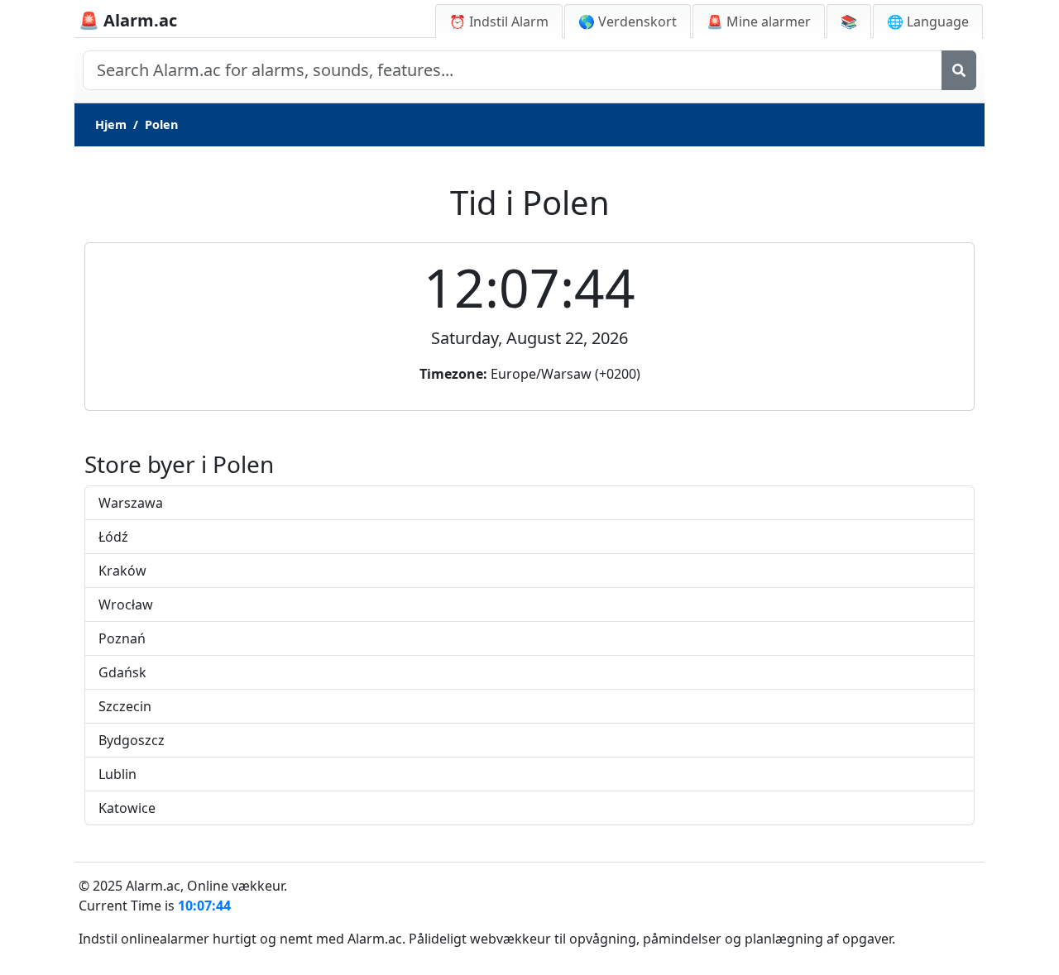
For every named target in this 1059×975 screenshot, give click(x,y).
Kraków (122, 571)
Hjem (111, 124)
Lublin (117, 774)
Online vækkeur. (237, 886)
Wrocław (125, 604)
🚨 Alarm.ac (128, 20)
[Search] (959, 70)
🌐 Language (928, 21)
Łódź (113, 537)
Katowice (127, 808)
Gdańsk (122, 672)
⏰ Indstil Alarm (499, 21)
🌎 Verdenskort (627, 21)
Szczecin (124, 706)
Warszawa (130, 503)
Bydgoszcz (131, 740)
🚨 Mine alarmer (759, 21)
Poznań (122, 638)
